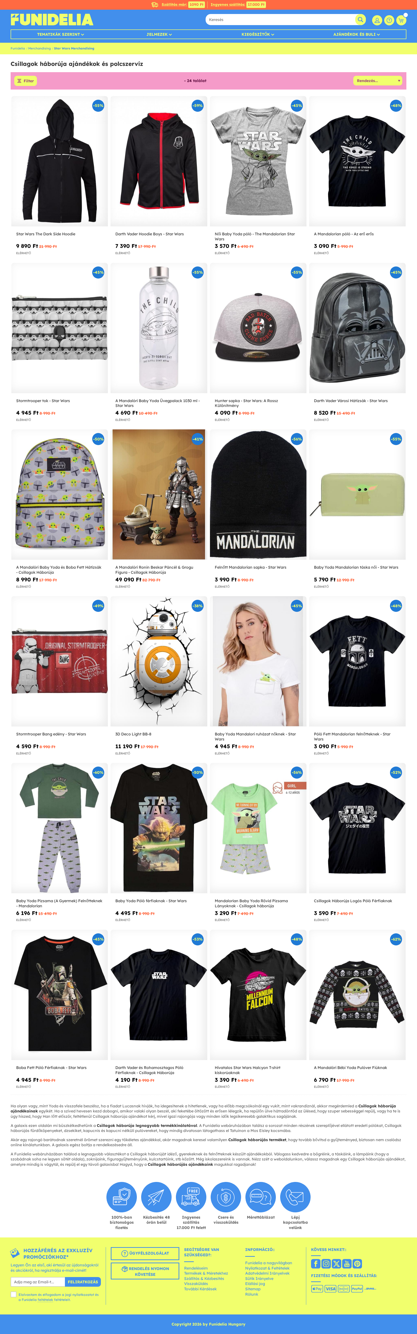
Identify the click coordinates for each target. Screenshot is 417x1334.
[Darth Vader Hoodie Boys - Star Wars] (159, 161)
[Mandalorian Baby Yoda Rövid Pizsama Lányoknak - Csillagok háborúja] (258, 828)
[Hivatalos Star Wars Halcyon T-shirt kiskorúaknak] (258, 995)
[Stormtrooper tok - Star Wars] (59, 328)
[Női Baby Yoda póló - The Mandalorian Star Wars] (258, 161)
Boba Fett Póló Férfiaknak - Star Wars (51, 1067)
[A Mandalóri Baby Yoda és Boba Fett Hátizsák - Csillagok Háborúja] (59, 494)
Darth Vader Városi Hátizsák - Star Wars (351, 400)
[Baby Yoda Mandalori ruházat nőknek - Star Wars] (258, 661)
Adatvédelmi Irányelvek (267, 1273)
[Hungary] (315, 1264)
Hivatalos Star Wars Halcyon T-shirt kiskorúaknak (247, 1070)
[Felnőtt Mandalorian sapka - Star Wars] (258, 494)
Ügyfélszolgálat (148, 1253)
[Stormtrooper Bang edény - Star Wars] (59, 661)
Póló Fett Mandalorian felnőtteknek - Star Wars (352, 736)
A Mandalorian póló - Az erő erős (344, 233)
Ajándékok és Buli (355, 34)
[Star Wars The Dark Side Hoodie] (59, 161)
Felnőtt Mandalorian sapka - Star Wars (250, 567)
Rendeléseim (196, 1268)
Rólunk (251, 1294)
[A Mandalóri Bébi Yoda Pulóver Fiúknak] (357, 995)
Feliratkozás (83, 1281)
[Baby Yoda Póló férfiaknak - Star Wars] (159, 828)
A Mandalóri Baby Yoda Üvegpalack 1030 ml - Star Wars (157, 403)
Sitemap (253, 1288)
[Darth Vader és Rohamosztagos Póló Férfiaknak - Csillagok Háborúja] (159, 995)
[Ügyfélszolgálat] (389, 20)
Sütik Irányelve (259, 1278)
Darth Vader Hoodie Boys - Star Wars (149, 233)
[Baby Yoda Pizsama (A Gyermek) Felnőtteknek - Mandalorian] (59, 828)
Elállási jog (255, 1283)
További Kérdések (200, 1288)
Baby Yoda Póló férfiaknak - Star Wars (151, 900)
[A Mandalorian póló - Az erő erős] (357, 161)
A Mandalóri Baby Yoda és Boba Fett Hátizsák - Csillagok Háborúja (58, 570)
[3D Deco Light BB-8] (159, 661)
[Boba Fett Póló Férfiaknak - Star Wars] (59, 995)
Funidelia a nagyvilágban (268, 1262)
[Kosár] (401, 20)
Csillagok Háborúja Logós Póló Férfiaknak (353, 900)
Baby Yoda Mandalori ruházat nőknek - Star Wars (255, 736)
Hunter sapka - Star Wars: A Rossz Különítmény (246, 403)
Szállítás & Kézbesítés (204, 1278)
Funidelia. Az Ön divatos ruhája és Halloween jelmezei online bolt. (52, 19)
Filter (29, 80)
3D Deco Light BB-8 (133, 734)
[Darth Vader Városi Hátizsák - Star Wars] (357, 328)
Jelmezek (157, 34)
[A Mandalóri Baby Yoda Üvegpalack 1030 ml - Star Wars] (159, 328)
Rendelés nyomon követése (148, 1271)
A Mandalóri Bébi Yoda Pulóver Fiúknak (350, 1067)
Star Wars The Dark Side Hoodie (45, 233)
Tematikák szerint (58, 34)
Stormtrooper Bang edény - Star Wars (51, 734)
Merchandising (39, 48)
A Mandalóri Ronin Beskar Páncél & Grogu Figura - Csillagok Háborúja (154, 570)
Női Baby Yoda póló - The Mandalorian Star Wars (255, 236)
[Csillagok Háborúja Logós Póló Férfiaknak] (357, 828)
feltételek (45, 1300)
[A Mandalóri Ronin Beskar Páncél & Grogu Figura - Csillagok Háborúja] (159, 494)
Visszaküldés (196, 1283)
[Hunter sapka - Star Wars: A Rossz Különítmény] (258, 328)
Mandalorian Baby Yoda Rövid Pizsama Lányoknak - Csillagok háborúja (251, 903)
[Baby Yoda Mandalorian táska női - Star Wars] (357, 494)
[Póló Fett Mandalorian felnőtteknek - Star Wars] (357, 661)
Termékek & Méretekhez (206, 1273)
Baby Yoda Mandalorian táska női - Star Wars (356, 567)
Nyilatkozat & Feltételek (267, 1268)
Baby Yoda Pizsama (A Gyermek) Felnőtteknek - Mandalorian (59, 903)
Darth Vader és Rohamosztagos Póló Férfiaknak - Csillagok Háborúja (149, 1070)
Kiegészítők (256, 34)
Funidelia (18, 48)
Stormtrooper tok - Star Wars (43, 400)
